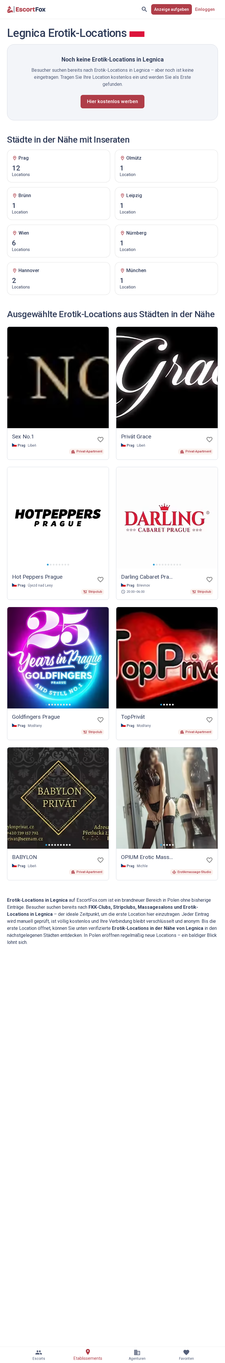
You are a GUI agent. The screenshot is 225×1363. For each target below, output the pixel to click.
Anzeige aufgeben (171, 9)
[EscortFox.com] (26, 9)
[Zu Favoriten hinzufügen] (100, 439)
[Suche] (144, 9)
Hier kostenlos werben (112, 101)
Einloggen (205, 9)
